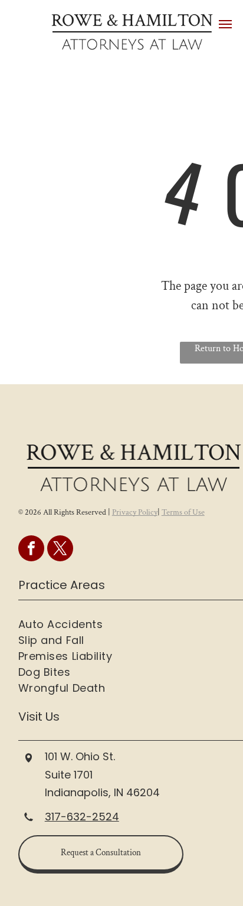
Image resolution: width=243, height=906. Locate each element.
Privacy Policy (134, 512)
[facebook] (31, 549)
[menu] (225, 24)
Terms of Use (183, 512)
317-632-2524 (82, 816)
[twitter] (60, 549)
